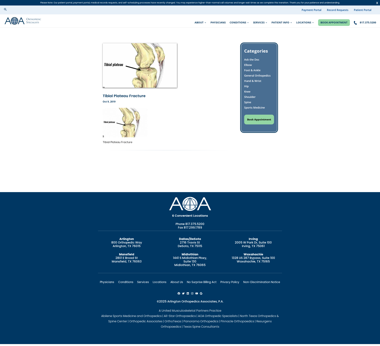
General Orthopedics (257, 75)
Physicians (218, 22)
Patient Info (280, 22)
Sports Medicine (254, 107)
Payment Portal (311, 10)
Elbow (248, 65)
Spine (247, 102)
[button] (8, 10)
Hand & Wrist (252, 81)
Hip (246, 86)
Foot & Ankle (252, 70)
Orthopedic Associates (145, 321)
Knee (247, 91)
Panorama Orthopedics (200, 321)
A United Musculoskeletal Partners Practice (190, 311)
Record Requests (337, 10)
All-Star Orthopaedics (180, 316)
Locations (303, 22)
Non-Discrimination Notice (261, 282)
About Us (176, 282)
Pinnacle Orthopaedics (237, 321)
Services (259, 22)
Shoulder (250, 97)
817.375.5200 (194, 224)
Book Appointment (333, 22)
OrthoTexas (173, 321)
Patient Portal (362, 10)
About (199, 22)
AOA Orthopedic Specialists (218, 316)
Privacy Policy (229, 282)
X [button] (377, 3)
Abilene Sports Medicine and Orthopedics (131, 316)
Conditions (238, 22)
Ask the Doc (251, 59)
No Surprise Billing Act (202, 282)
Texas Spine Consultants (201, 327)
